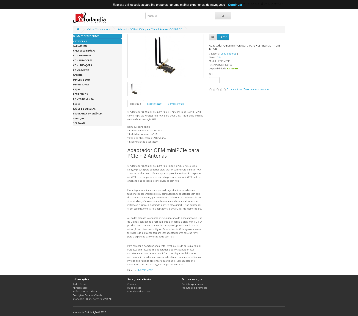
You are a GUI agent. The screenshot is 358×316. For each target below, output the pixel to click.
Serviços (78, 118)
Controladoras (228, 53)
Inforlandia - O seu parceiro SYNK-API (92, 299)
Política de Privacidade (85, 291)
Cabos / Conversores (98, 29)
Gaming (78, 74)
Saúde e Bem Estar (84, 108)
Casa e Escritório (84, 50)
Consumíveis (81, 70)
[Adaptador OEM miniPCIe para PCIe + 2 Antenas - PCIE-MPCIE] (165, 56)
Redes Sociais (80, 284)
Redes (76, 104)
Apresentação (80, 287)
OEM (219, 57)
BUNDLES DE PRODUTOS (86, 36)
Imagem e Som (81, 79)
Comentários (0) (176, 103)
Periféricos (80, 94)
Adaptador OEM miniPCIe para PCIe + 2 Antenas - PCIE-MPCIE (150, 29)
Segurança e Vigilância (87, 113)
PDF (224, 37)
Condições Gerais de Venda (87, 295)
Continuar (235, 4)
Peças (76, 89)
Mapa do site (134, 287)
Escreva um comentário (256, 89)
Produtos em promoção (195, 287)
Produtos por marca (192, 284)
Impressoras (81, 84)
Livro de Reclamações (138, 291)
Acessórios (80, 45)
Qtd (211, 74)
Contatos (132, 284)
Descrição (135, 103)
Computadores (82, 60)
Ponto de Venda (83, 99)
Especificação (154, 103)
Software (79, 123)
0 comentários (234, 89)
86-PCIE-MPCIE (145, 270)
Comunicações (82, 65)
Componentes (82, 55)
